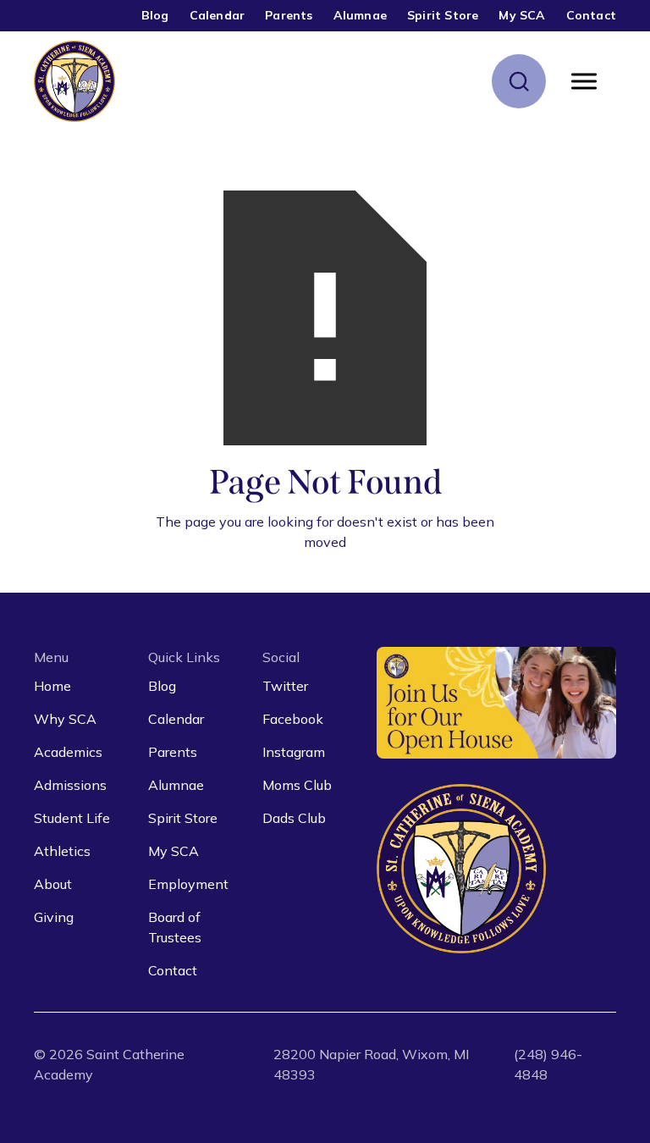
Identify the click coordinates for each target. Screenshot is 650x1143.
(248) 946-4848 (548, 1064)
